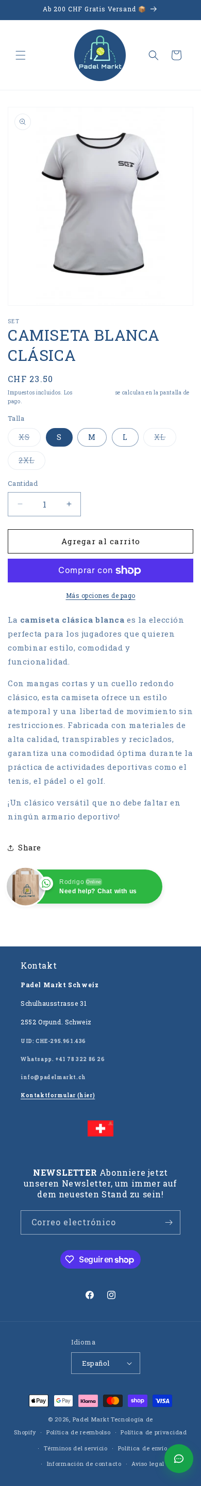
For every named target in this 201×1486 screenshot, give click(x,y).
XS (30, 439)
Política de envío (142, 1448)
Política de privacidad (154, 1432)
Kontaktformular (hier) (58, 1095)
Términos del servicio (76, 1448)
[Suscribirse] (168, 1222)
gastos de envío (94, 392)
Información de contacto (84, 1463)
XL (165, 439)
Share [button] (29, 847)
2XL (32, 462)
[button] (20, 55)
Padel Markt (91, 1419)
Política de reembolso (78, 1432)
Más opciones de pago (101, 595)
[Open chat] (178, 1458)
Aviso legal (147, 1463)
